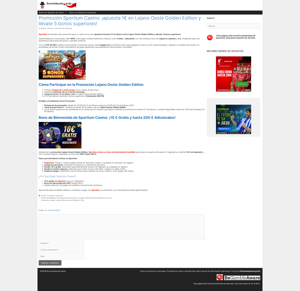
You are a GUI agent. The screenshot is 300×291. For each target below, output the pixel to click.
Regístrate (49, 163)
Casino (43, 196)
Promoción (51, 196)
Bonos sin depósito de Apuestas (82, 12)
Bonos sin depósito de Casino (51, 12)
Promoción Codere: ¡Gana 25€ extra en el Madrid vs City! (62, 200)
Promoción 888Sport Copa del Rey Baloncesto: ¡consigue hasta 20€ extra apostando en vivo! (76, 198)
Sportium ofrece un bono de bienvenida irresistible (112, 152)
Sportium (59, 196)
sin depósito (60, 181)
